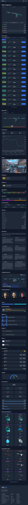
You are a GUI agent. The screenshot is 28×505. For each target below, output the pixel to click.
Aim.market (4, 63)
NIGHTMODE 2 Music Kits (4, 501)
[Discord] (2, 490)
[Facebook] (5, 490)
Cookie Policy (12, 501)
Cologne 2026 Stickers (4, 500)
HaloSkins (4, 50)
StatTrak (14, 22)
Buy (5, 37)
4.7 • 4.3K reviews (4, 87)
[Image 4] (14, 172)
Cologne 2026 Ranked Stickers (5, 495)
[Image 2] (12, 172)
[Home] (4, 1)
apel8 (25, 224)
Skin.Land (4, 85)
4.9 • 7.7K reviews (4, 78)
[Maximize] (25, 115)
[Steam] (7, 490)
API (11, 495)
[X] (3, 490)
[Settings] (23, 1)
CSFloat (4, 94)
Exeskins (4, 72)
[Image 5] (15, 172)
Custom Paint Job (23, 217)
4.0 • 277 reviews (4, 52)
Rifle (25, 213)
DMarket (4, 98)
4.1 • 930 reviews (4, 65)
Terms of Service (13, 499)
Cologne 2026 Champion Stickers (5, 499)
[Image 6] (16, 172)
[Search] (24, 1)
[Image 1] (11, 172)
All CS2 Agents (18, 500)
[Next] (13, 204)
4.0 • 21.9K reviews (4, 100)
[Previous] (2, 204)
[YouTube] (6, 490)
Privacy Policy (12, 500)
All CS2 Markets (18, 501)
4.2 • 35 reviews (4, 74)
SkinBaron (4, 59)
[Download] (3, 172)
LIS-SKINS (4, 76)
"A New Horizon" (23, 228)
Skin (25, 212)
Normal (6, 22)
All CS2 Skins (17, 495)
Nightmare (24, 216)
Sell (14, 37)
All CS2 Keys (17, 499)
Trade (22, 37)
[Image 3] (13, 172)
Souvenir (22, 22)
